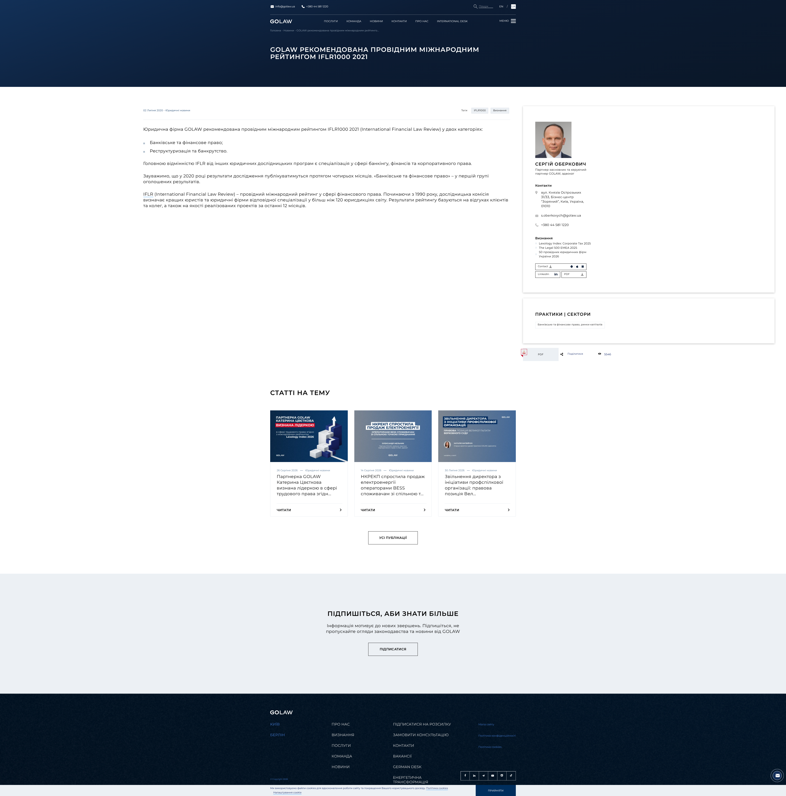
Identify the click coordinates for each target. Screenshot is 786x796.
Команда (353, 21)
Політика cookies (437, 788)
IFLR (148, 194)
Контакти (399, 21)
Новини (376, 21)
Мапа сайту (486, 724)
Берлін (277, 735)
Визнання (343, 735)
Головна (275, 30)
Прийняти (496, 790)
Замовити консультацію (421, 735)
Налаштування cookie (287, 792)
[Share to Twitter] (568, 354)
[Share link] (568, 354)
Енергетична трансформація (410, 779)
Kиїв (275, 724)
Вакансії (402, 756)
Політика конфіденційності (497, 735)
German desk (407, 767)
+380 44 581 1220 (317, 6)
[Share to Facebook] (568, 354)
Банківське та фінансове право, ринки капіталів (570, 324)
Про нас (421, 21)
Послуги (331, 21)
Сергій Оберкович (560, 164)
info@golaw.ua (285, 6)
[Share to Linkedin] (568, 354)
